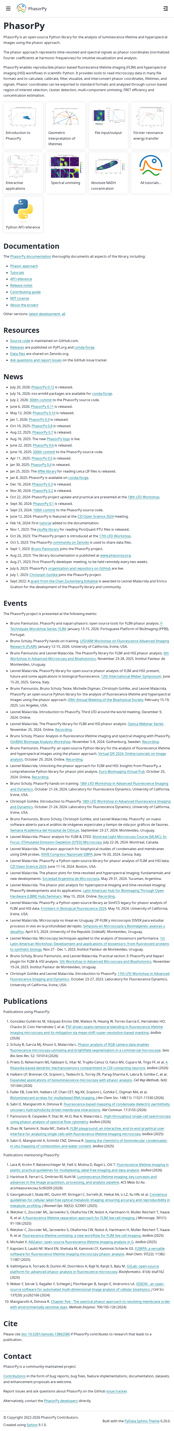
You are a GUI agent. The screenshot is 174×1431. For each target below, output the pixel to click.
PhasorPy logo (58, 439)
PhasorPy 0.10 (44, 413)
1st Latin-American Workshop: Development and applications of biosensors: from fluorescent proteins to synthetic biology (89, 944)
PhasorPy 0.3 (42, 484)
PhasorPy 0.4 (41, 464)
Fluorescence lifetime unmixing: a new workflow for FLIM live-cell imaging (81, 1235)
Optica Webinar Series (145, 723)
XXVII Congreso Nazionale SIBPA (67, 854)
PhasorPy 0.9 (39, 419)
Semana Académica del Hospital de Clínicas (44, 830)
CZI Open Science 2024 (95, 516)
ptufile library (48, 529)
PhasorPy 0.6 (43, 445)
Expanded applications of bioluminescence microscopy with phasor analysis (71, 1080)
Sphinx (32, 1424)
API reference (21, 279)
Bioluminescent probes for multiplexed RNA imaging (52, 1097)
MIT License (19, 298)
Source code (20, 340)
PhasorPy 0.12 (42, 387)
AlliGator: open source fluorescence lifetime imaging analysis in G (81, 1242)
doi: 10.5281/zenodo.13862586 (45, 1334)
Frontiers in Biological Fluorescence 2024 (73, 908)
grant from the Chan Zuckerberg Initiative (64, 581)
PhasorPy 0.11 (42, 406)
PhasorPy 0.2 (42, 490)
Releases (17, 347)
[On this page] (166, 8)
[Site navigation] (8, 8)
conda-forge (84, 347)
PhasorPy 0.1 (43, 503)
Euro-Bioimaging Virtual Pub (122, 771)
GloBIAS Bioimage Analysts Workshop (40, 741)
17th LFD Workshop (115, 536)
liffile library (47, 471)
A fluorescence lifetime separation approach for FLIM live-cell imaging (78, 1217)
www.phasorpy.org (115, 555)
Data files (17, 353)
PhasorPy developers (61, 1400)
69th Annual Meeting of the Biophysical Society (105, 699)
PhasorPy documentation (30, 256)
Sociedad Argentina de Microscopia (70, 878)
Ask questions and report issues (36, 360)
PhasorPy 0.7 (42, 432)
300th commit (40, 400)
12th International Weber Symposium (131, 676)
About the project (24, 305)
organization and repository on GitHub (79, 568)
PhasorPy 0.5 (42, 458)
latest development (44, 314)
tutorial (45, 523)
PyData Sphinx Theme (142, 1421)
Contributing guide (25, 292)
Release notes (21, 285)
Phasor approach (24, 266)
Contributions (14, 1376)
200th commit (44, 452)
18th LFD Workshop (143, 497)
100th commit (44, 510)
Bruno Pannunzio (45, 548)
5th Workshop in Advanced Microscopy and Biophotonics (106, 961)
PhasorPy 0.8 (42, 426)
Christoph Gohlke (43, 574)
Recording (63, 729)
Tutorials (17, 272)
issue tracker (116, 1391)
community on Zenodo (71, 542)
